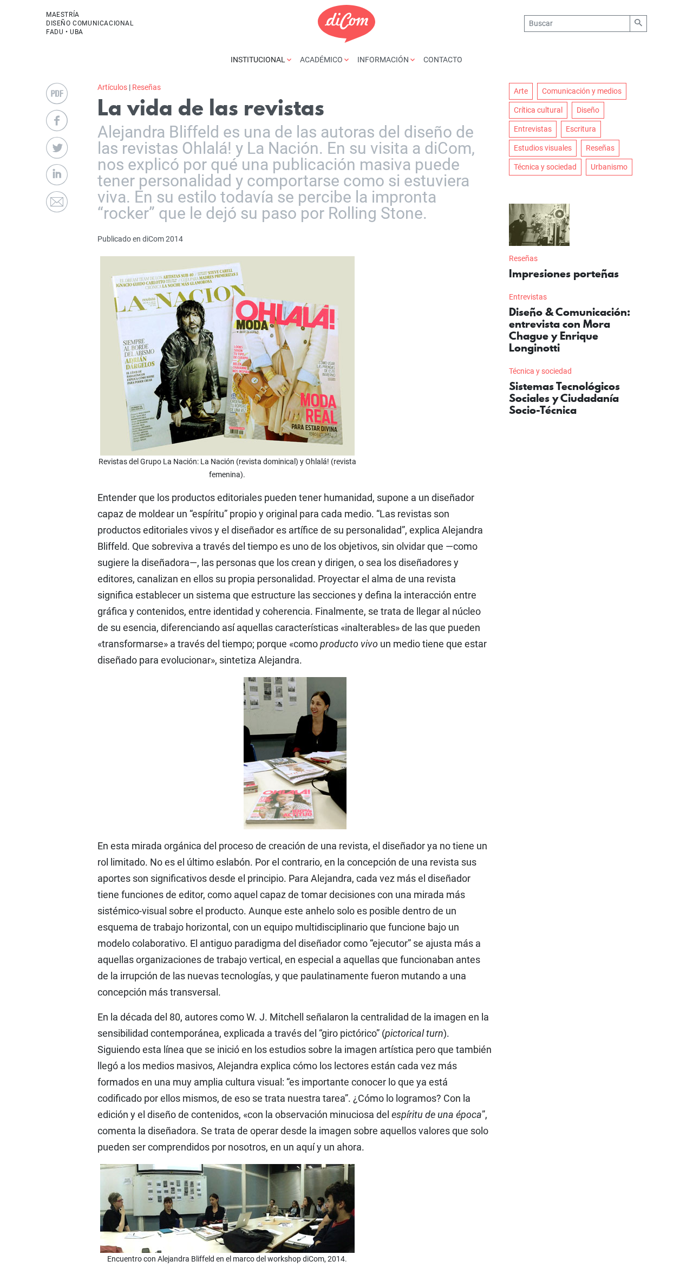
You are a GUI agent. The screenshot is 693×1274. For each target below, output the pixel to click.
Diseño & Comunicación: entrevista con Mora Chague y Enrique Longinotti (569, 329)
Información (383, 59)
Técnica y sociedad (540, 371)
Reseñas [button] (600, 148)
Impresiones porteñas (564, 273)
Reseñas (146, 87)
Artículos (112, 87)
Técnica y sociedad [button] (545, 166)
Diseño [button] (588, 110)
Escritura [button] (581, 129)
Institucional (259, 59)
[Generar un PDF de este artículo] (57, 94)
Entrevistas (528, 296)
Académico (322, 59)
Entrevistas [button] (533, 129)
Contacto (442, 59)
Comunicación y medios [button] (582, 91)
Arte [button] (521, 91)
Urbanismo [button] (609, 166)
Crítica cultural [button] (538, 110)
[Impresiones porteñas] (539, 225)
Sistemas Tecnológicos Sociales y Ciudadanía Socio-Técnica (564, 398)
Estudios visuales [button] (543, 148)
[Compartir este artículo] (57, 121)
